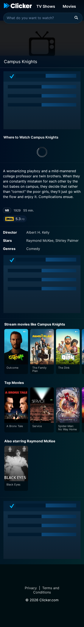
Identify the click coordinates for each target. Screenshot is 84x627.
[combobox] (42, 18)
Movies (69, 6)
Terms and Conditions (46, 590)
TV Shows (45, 6)
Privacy (31, 588)
